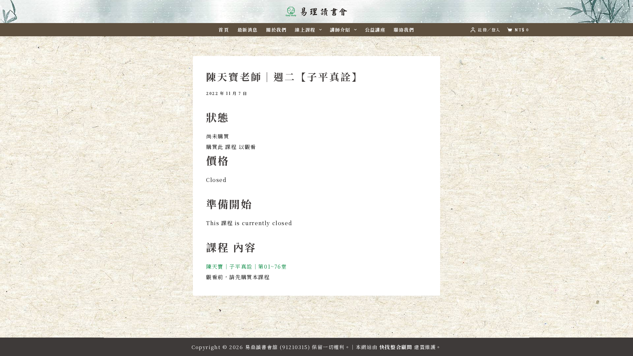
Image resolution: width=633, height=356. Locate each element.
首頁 (224, 29)
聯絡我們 (404, 29)
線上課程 (305, 29)
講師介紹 (340, 29)
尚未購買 (217, 136)
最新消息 (247, 29)
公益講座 (375, 29)
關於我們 (276, 29)
